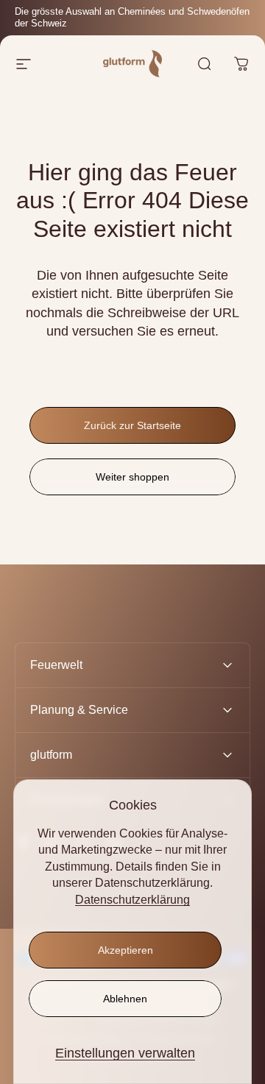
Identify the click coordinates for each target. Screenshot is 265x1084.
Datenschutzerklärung (132, 899)
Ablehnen (125, 999)
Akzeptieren (125, 950)
